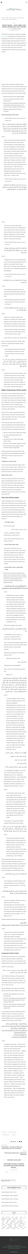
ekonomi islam (13, 1220)
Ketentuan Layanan (17, 1247)
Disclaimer (13, 1248)
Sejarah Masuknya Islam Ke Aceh (9, 1192)
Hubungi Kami (11, 1247)
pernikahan (10, 1225)
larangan (3, 1224)
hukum (7, 1222)
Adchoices (18, 1248)
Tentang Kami (5, 1247)
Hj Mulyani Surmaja (16, 28)
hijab (3, 1222)
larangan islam (9, 1224)
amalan (10, 1218)
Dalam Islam (9, 1219)
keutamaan (16, 1223)
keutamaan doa (22, 1223)
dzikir (3, 1220)
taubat (13, 1134)
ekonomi (7, 1220)
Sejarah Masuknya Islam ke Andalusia (10, 1199)
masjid (20, 1224)
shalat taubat (6, 1134)
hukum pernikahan (19, 1222)
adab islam (7, 1217)
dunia (21, 1219)
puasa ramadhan (20, 1225)
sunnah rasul (13, 1228)
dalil (14, 1219)
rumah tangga (9, 1227)
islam (6, 1223)
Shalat (6, 17)
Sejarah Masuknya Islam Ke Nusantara (10, 1205)
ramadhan (3, 1227)
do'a (17, 1219)
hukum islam (12, 1222)
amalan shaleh (15, 1218)
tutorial (19, 1228)
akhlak (17, 1217)
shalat (4, 1132)
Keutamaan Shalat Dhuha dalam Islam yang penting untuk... (14, 1165)
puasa (15, 1225)
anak (20, 1218)
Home (3, 17)
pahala (6, 1225)
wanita (23, 1228)
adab (3, 1217)
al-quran (21, 1217)
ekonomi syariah (20, 1220)
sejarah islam (16, 1227)
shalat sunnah (12, 1132)
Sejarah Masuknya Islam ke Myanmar (10, 1195)
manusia (15, 1224)
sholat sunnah (4, 36)
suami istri (7, 1228)
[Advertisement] (14, 68)
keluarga (11, 1223)
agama (12, 1217)
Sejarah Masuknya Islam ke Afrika (9, 1202)
